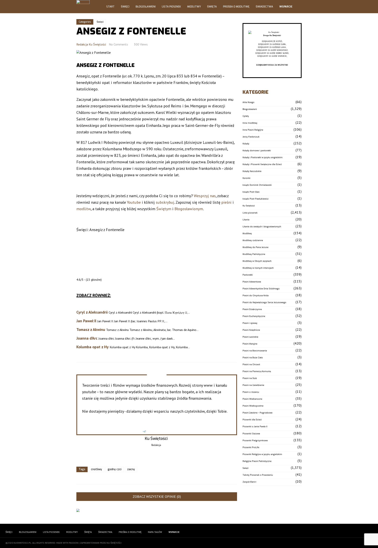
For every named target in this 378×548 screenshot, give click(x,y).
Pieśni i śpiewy (250, 323)
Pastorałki (248, 275)
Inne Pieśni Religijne (253, 130)
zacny (131, 469)
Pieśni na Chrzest (251, 364)
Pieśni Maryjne (250, 344)
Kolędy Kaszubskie (252, 171)
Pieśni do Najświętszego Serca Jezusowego (264, 302)
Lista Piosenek (171, 6)
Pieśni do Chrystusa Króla (256, 295)
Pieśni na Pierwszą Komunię (257, 371)
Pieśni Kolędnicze (251, 330)
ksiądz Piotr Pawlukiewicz (256, 199)
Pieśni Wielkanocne (252, 399)
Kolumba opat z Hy (92, 346)
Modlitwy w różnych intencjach (258, 268)
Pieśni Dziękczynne (252, 309)
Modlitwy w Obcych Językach (257, 261)
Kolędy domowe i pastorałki (257, 150)
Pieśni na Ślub (250, 378)
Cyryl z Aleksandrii (92, 312)
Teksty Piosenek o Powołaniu (258, 475)
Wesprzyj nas (205, 195)
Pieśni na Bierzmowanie (255, 350)
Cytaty (246, 116)
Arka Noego (248, 102)
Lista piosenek (250, 213)
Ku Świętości (249, 205)
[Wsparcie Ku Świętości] (272, 32)
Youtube (134, 202)
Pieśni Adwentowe (252, 282)
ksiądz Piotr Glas (251, 192)
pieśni (226, 202)
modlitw (83, 208)
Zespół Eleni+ (250, 482)
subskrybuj (165, 202)
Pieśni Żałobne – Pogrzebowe (257, 412)
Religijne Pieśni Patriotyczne (257, 461)
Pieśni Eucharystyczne (254, 316)
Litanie (246, 219)
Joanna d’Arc (86, 338)
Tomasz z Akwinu (90, 329)
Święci (125, 6)
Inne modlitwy (250, 123)
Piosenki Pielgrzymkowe (255, 440)
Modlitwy (194, 6)
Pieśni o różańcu (251, 392)
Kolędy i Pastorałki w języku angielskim (263, 157)
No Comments (118, 44)
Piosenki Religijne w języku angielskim (262, 454)
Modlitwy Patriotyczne (254, 254)
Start (110, 6)
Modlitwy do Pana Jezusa (255, 247)
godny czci (114, 469)
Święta (212, 6)
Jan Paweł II (86, 320)
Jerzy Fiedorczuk (251, 137)
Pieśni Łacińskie (250, 337)
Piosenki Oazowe (251, 433)
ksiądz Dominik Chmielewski (257, 185)
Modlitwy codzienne (253, 240)
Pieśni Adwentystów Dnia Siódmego (261, 288)
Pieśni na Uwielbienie (253, 385)
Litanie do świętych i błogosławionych (262, 226)
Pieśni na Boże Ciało (253, 357)
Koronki (246, 178)
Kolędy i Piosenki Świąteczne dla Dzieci (262, 164)
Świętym (163, 208)
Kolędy (246, 143)
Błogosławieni (146, 6)
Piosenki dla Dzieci (252, 419)
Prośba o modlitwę (236, 6)
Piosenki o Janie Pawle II (255, 426)
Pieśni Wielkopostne (253, 406)
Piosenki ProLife (251, 447)
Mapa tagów (155, 531)
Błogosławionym (188, 208)
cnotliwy (96, 469)
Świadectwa (264, 6)
